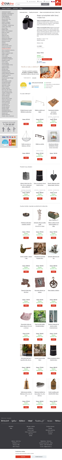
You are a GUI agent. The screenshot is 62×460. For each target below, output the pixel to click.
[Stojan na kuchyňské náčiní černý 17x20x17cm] (28, 30)
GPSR (30, 435)
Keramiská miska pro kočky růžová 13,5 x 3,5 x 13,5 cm (26, 326)
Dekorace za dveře (6, 41)
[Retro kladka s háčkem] (54, 288)
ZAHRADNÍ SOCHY (6, 110)
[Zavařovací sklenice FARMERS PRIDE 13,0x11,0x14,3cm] (54, 142)
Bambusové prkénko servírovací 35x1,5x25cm (53, 111)
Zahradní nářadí (5, 108)
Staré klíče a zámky (6, 85)
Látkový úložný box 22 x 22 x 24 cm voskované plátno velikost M (26, 185)
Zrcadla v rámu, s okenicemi (8, 116)
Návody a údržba (31, 426)
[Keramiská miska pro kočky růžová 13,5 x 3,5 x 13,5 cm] (26, 322)
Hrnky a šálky (5, 56)
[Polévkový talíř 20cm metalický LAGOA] (26, 221)
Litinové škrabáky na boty (7, 64)
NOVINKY (15, 8)
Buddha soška (5, 29)
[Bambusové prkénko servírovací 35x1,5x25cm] (54, 108)
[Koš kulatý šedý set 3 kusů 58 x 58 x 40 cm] (26, 356)
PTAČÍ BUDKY (5, 76)
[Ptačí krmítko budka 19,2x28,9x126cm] (40, 322)
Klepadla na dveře (6, 60)
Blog (11, 428)
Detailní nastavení (38, 456)
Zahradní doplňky (5, 107)
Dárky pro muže (5, 35)
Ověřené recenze (50, 426)
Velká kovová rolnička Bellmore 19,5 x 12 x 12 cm (26, 393)
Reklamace (30, 428)
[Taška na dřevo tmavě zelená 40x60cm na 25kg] (54, 221)
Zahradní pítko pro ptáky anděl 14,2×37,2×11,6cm (40, 224)
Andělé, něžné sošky (6, 26)
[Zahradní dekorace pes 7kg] (54, 255)
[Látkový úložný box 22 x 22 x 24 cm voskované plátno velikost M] (26, 181)
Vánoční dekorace (6, 95)
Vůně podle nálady (6, 103)
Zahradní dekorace (6, 105)
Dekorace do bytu (5, 37)
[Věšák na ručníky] (40, 142)
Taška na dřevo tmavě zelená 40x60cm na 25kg (53, 224)
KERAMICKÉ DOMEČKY (7, 59)
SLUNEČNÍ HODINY (6, 82)
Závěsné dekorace (6, 114)
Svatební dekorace (6, 88)
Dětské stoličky (5, 44)
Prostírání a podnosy (6, 75)
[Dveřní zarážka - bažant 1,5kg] (26, 255)
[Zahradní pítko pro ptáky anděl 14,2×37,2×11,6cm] (40, 221)
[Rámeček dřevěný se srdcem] (40, 288)
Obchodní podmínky (50, 430)
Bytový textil (4, 34)
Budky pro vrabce (5, 32)
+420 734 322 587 (32, 1)
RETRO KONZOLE (6, 18)
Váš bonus (47, 1)
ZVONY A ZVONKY (6, 22)
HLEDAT (45, 4)
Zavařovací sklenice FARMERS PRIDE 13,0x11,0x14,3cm (53, 145)
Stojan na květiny (5, 86)
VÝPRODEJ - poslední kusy (8, 25)
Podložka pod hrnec (6, 72)
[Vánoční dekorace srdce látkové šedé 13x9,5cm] (54, 181)
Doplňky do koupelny (6, 47)
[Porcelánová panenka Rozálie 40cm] (40, 255)
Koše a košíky (5, 62)
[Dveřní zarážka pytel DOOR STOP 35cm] (54, 390)
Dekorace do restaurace (7, 38)
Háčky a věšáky (5, 54)
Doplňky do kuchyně (6, 48)
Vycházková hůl (5, 104)
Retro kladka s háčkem (53, 290)
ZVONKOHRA (5, 20)
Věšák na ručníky (40, 144)
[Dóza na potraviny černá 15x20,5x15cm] (40, 181)
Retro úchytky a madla (6, 81)
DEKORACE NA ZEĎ (6, 40)
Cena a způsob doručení (30, 432)
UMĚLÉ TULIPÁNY (6, 94)
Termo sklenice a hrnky (7, 91)
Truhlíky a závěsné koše (7, 92)
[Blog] (21, 8)
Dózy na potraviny (6, 51)
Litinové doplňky (5, 63)
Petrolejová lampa (6, 70)
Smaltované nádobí (6, 83)
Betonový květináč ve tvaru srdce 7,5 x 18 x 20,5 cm (40, 393)
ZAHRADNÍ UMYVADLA (7, 111)
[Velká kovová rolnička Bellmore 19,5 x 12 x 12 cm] (26, 390)
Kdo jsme (31, 433)
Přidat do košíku (47, 59)
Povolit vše (23, 456)
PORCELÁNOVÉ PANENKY (8, 73)
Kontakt (40, 1)
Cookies (50, 433)
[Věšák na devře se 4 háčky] (40, 108)
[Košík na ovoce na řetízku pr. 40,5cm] (26, 142)
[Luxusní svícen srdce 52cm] (40, 356)
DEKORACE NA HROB (7, 15)
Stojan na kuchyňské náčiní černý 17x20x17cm (50, 12)
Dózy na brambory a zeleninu (8, 50)
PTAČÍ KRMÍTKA (5, 16)
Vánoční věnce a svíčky (7, 98)
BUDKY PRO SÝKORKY (7, 31)
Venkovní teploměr (6, 101)
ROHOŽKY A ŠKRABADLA (8, 13)
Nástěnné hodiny (5, 67)
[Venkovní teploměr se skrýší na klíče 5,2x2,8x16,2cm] (54, 322)
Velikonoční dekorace (6, 100)
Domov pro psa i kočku (7, 45)
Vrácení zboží (30, 430)
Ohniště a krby (5, 69)
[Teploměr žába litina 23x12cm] (26, 288)
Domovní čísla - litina (6, 19)
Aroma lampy (5, 28)
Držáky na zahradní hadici (7, 53)
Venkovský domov (23, 12)
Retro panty (4, 79)
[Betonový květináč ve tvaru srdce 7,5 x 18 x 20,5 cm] (40, 390)
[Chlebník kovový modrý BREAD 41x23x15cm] (26, 108)
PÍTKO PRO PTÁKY (6, 23)
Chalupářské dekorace (7, 57)
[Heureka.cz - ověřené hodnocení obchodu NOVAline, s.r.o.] (5, 145)
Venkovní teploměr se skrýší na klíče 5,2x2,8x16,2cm (53, 326)
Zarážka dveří (5, 113)
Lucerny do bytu (5, 66)
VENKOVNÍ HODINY (6, 12)
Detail (26, 124)
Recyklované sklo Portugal (7, 78)
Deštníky (4, 42)
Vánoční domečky (5, 97)
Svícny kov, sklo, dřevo (7, 89)
